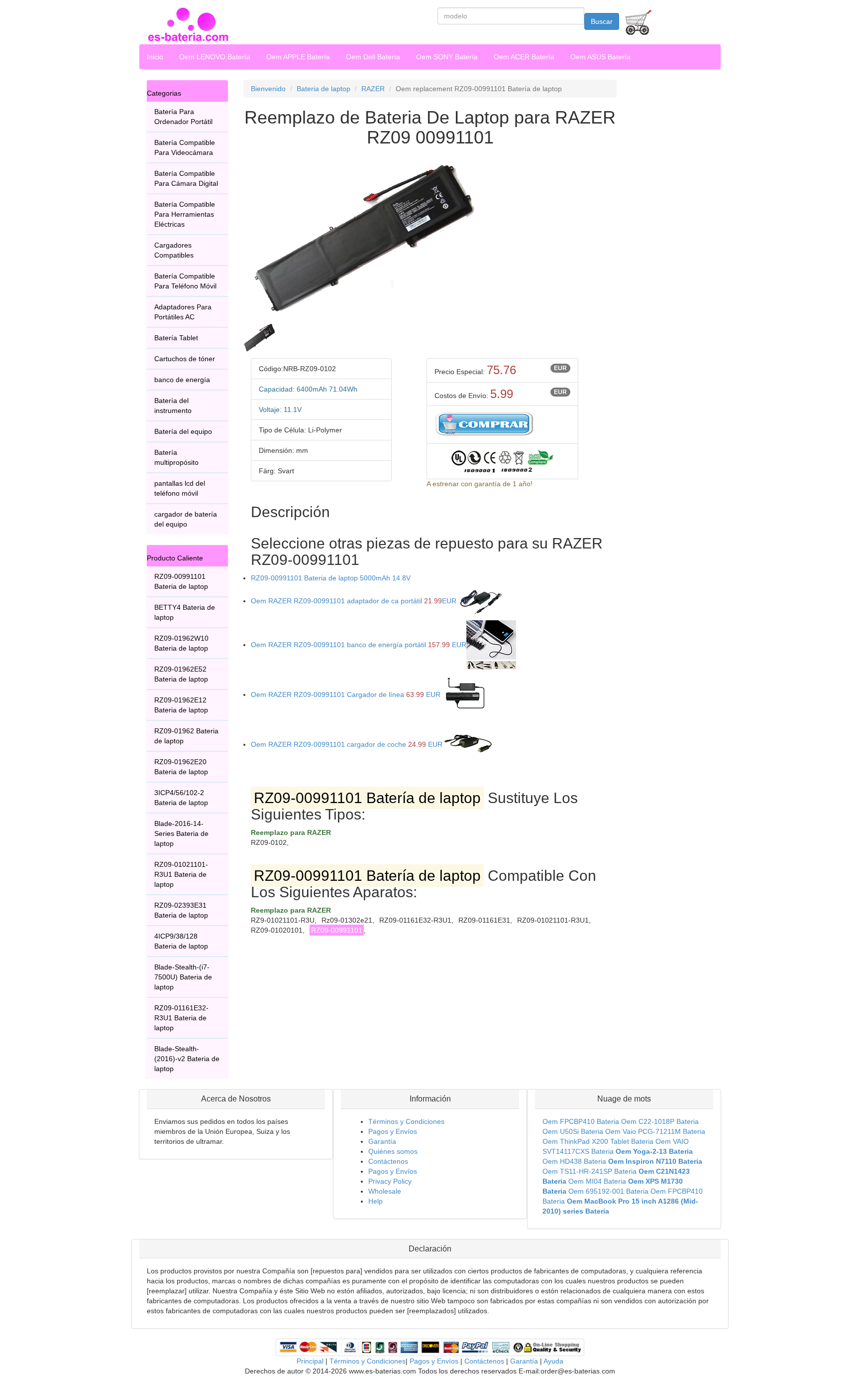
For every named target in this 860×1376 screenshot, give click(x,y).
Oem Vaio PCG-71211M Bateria (655, 1131)
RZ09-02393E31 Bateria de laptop (181, 910)
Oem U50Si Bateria (572, 1131)
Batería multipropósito (176, 457)
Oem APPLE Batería (298, 57)
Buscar (602, 21)
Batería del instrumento (173, 405)
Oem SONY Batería (447, 57)
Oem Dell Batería (373, 57)
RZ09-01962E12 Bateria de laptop (181, 705)
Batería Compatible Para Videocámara (184, 147)
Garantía (382, 1141)
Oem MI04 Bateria (597, 1181)
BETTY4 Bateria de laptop (184, 612)
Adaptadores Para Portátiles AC (183, 312)
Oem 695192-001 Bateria (608, 1191)
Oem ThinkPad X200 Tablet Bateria (597, 1141)
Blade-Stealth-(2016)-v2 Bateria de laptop (186, 1059)
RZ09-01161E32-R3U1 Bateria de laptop (181, 1018)
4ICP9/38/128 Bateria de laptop (181, 941)
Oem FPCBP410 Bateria (580, 1121)
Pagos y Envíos (392, 1131)
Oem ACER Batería (524, 57)
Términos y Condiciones (406, 1121)
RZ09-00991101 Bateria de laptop (181, 581)
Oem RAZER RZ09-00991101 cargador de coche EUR (346, 744)
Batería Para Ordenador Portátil (183, 117)
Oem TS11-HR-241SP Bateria (589, 1171)
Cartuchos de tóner (184, 359)
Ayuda (553, 1361)
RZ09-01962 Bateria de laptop (186, 736)
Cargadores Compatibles (174, 250)
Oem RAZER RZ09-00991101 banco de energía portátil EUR (358, 645)
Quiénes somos (393, 1151)
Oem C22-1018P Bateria (660, 1121)
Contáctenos (388, 1161)
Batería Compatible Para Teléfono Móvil (185, 281)
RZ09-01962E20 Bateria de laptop (181, 767)
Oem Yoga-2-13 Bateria (654, 1151)
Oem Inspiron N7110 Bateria (655, 1161)
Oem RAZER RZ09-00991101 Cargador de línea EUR (345, 694)
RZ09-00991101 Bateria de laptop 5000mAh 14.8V (331, 578)
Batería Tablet (176, 338)
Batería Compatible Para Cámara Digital (186, 178)
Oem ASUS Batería (600, 57)
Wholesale (384, 1191)
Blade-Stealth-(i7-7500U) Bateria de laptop (183, 977)
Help (375, 1201)
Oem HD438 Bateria (574, 1161)
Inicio (155, 57)
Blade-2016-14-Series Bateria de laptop (181, 833)
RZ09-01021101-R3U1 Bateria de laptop (181, 874)
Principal (310, 1361)
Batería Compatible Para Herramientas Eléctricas (184, 214)
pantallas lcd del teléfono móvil (179, 488)
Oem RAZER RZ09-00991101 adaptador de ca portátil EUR (353, 601)
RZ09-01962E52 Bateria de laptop (181, 674)
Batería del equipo (183, 431)
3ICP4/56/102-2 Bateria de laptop (181, 798)
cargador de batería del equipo (185, 519)
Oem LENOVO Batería (214, 57)
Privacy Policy (390, 1181)
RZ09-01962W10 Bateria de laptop (181, 643)
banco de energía (182, 380)
